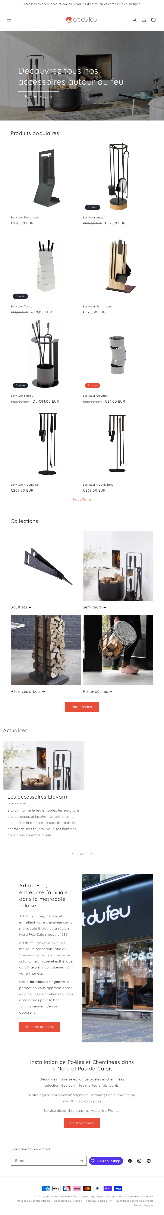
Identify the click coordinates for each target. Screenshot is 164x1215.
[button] (9, 19)
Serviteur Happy (22, 395)
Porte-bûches (95, 691)
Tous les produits (39, 96)
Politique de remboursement (136, 1196)
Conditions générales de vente (134, 1200)
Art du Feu (51, 1196)
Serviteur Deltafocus (25, 217)
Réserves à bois (26, 691)
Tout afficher (82, 499)
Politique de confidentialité (33, 1200)
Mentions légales (143, 1205)
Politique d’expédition (99, 1200)
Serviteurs (92, 607)
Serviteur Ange (93, 217)
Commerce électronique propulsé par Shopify (87, 1196)
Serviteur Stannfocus (97, 306)
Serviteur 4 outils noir (26, 484)
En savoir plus (82, 1123)
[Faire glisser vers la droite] (91, 853)
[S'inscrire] (81, 1161)
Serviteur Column (95, 395)
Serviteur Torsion (22, 306)
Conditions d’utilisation (68, 1200)
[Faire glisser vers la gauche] (72, 853)
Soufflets (19, 607)
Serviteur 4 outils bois (98, 484)
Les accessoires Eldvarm (38, 796)
